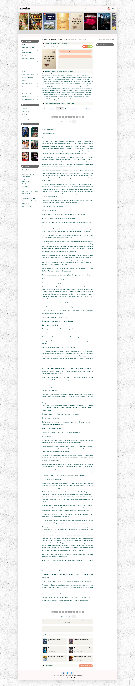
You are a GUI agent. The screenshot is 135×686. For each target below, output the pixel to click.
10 (77, 116)
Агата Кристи (25, 171)
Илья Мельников (26, 184)
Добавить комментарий (86, 665)
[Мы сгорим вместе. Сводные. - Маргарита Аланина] (25, 156)
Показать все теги (26, 206)
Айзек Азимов (34, 171)
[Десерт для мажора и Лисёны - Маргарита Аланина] (25, 144)
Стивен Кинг (34, 201)
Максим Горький (34, 191)
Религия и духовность (28, 68)
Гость (112, 8)
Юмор (23, 71)
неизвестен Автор (26, 203)
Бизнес (24, 80)
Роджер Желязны (26, 196)
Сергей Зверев (25, 201)
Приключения (25, 96)
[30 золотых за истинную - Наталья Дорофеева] (35, 144)
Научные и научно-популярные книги (27, 51)
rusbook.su (62, 675)
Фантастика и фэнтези (28, 58)
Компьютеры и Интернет (28, 87)
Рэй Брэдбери (25, 198)
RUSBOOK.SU (47, 39)
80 (83, 116)
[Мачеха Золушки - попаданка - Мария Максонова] (25, 132)
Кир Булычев (25, 186)
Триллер (65, 39)
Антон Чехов (25, 174)
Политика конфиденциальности (27, 115)
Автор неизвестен (26, 169)
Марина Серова (26, 193)
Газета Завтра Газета (27, 181)
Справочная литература (28, 47)
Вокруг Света (25, 179)
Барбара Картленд (26, 176)
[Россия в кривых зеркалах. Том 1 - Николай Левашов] (35, 156)
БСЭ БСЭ (32, 174)
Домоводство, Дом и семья (29, 93)
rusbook (24, 8)
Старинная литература (28, 99)
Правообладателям (27, 119)
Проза (24, 55)
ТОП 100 (24, 108)
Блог (23, 44)
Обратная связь (26, 111)
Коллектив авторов (26, 188)
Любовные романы (27, 62)
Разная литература (27, 83)
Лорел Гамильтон (73, 56)
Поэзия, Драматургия (27, 77)
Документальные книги (28, 90)
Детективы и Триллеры (28, 74)
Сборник (33, 198)
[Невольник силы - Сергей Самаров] (35, 132)
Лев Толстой (25, 191)
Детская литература (27, 65)
